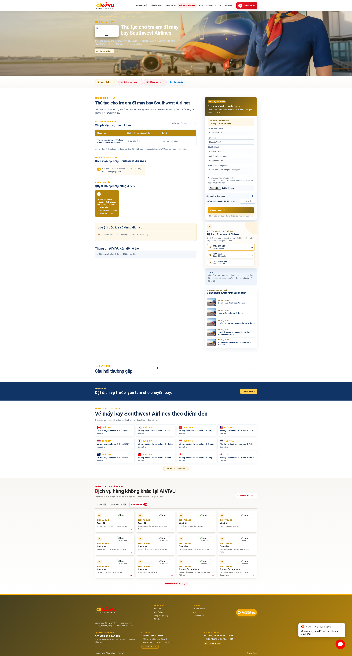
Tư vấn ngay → (248, 391)
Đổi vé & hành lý (187, 6)
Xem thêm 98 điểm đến (176, 468)
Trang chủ (141, 6)
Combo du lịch (213, 6)
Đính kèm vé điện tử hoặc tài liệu (230, 180)
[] (157, 368)
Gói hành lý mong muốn (218, 165)
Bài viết (228, 6)
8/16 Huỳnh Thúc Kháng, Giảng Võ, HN (157, 642)
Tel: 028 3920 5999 (212, 643)
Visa (201, 6)
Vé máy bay (156, 6)
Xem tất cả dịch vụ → (246, 496)
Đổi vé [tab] (101, 504)
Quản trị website (251, 653)
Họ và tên (212, 138)
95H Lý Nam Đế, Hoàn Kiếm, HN (154, 639)
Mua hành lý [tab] (118, 504)
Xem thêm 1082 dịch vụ (176, 583)
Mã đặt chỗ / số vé (215, 129)
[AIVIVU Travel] (105, 5)
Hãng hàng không (161, 616)
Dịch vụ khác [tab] (139, 504)
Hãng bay (171, 6)
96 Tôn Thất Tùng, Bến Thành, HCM (218, 639)
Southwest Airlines (129, 16)
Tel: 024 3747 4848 (149, 647)
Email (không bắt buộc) (218, 156)
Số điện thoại (213, 147)
